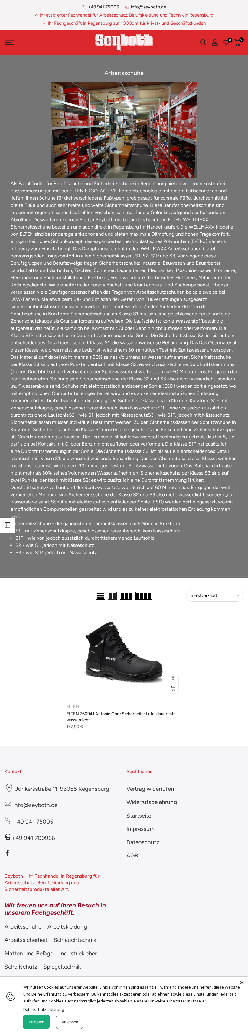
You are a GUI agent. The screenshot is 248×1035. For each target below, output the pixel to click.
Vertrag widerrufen (150, 788)
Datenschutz (142, 842)
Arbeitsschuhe (23, 926)
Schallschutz (21, 966)
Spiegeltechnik (62, 966)
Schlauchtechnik (75, 939)
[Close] (242, 983)
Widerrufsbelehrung (151, 802)
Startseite (138, 815)
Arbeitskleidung (67, 926)
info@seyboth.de (148, 7)
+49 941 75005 (103, 7)
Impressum (140, 828)
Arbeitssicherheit (26, 939)
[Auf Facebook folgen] (7, 853)
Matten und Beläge (29, 953)
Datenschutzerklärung (43, 1009)
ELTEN (73, 706)
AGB (132, 855)
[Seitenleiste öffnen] (7, 525)
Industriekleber (78, 953)
